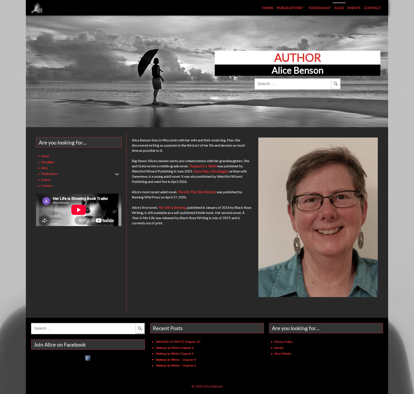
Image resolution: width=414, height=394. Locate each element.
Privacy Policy (283, 341)
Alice (339, 8)
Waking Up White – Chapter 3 (176, 365)
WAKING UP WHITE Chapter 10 (178, 341)
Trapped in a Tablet (203, 166)
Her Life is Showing (172, 207)
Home (267, 8)
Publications (289, 8)
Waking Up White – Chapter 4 (176, 359)
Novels (279, 348)
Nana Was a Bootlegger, (210, 171)
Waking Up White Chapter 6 (175, 348)
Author (297, 57)
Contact (372, 8)
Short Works (282, 353)
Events (354, 8)
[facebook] (88, 358)
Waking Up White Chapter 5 (175, 353)
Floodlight (320, 8)
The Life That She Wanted (196, 192)
